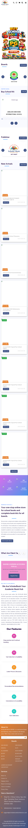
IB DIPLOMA (18, 754)
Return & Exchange (6, 784)
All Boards (23, 65)
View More (23, 165)
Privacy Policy (4, 789)
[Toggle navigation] (25, 3)
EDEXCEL (3, 748)
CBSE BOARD (18, 745)
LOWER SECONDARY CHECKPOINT (6, 766)
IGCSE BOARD (19, 751)
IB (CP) (3, 759)
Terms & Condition (5, 787)
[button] (14, 55)
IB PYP (3, 756)
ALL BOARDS (4, 751)
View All (24, 92)
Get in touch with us (7, 540)
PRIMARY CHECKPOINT (18, 760)
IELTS (16, 748)
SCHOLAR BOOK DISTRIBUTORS (10, 823)
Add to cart (6, 202)
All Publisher (23, 138)
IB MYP (3, 754)
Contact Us (4, 778)
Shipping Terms (5, 781)
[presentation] (19, 553)
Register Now (14, 576)
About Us (3, 776)
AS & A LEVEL (18, 756)
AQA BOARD (4, 745)
